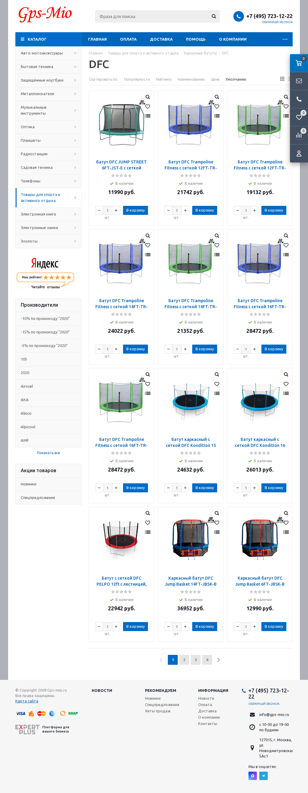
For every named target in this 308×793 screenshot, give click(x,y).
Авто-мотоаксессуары (42, 53)
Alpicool (28, 427)
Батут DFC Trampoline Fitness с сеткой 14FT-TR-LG (191, 306)
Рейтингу (164, 79)
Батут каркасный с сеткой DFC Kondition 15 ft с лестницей (191, 445)
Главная (97, 39)
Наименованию (191, 79)
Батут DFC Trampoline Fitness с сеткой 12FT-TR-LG (260, 168)
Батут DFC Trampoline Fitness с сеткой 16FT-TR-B (260, 306)
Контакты (207, 723)
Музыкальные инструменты (34, 110)
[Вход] (299, 153)
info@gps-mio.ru (274, 714)
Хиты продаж (158, 711)
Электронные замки (39, 227)
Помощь (196, 39)
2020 (25, 372)
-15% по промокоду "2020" (45, 332)
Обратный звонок (277, 22)
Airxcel (27, 386)
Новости (102, 690)
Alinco (26, 413)
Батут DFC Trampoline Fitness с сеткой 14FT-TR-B (121, 306)
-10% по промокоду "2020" (45, 318)
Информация (213, 690)
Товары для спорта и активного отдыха (40, 197)
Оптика (28, 127)
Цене (215, 79)
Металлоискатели (37, 93)
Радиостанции (34, 154)
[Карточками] (282, 79)
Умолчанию (236, 79)
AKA (25, 400)
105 (24, 359)
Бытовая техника (37, 66)
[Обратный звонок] (299, 99)
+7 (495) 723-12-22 (269, 16)
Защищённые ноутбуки (42, 80)
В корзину (135, 210)
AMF (25, 440)
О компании (233, 39)
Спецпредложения (38, 497)
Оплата (128, 39)
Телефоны (30, 181)
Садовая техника (37, 167)
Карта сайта (26, 701)
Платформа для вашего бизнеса (55, 729)
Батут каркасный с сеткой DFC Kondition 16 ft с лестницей (260, 445)
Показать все (48, 453)
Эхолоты (29, 241)
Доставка (161, 39)
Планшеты (31, 140)
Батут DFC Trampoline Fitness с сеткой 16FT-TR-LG (121, 445)
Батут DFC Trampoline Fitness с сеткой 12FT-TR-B (191, 168)
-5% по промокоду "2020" (44, 345)
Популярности (137, 79)
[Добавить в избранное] (148, 106)
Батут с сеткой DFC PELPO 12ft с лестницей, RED (122, 584)
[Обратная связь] (299, 81)
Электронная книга (38, 214)
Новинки (28, 484)
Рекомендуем (160, 690)
